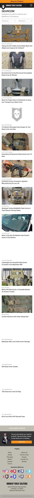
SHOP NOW (21, 442)
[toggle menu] (31, 5)
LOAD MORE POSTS (17, 428)
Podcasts (10, 457)
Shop (10, 452)
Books (10, 459)
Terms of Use (24, 455)
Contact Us (24, 459)
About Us (24, 452)
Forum (10, 463)
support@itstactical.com (17, 490)
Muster (24, 461)
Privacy (24, 457)
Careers (9, 461)
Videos (10, 455)
